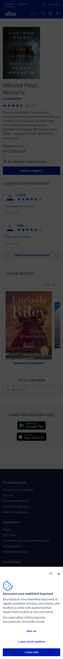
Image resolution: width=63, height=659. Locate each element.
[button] (53, 574)
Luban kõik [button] (31, 652)
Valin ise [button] (32, 631)
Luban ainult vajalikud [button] (31, 641)
